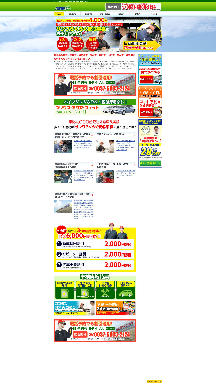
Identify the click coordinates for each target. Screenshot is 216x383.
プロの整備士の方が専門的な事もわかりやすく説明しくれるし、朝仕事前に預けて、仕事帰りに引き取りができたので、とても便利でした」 (83, 175)
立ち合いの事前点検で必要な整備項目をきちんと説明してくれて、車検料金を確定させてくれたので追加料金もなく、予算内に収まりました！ (125, 145)
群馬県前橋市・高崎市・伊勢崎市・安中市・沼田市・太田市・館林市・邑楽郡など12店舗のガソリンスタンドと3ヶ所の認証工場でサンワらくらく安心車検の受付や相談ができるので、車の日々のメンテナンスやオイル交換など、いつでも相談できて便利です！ (84, 210)
